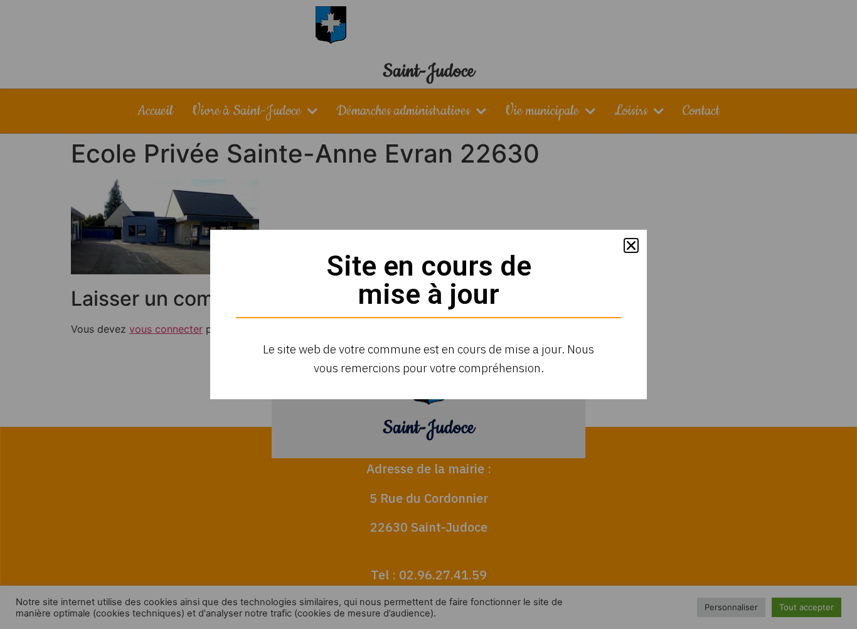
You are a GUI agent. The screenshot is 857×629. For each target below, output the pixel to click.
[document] (428, 314)
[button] (631, 245)
